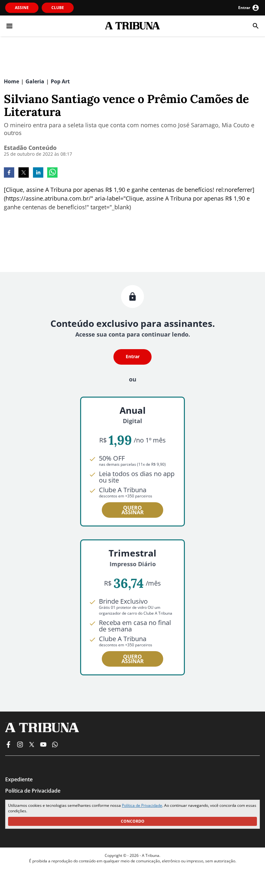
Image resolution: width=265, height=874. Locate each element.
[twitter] (23, 173)
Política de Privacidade (142, 805)
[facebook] (9, 173)
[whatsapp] (52, 173)
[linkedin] (38, 173)
